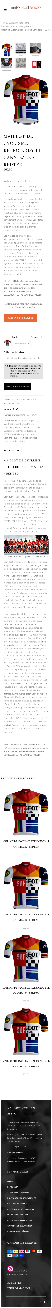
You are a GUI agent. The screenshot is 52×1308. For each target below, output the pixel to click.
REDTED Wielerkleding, (14, 434)
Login (10, 1181)
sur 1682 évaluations (17, 1274)
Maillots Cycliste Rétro (19, 22)
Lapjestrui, (33, 420)
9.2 (25, 1271)
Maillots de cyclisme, (13, 430)
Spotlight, (8, 437)
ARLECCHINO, (21, 420)
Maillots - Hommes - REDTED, (26, 427)
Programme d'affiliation (19, 1220)
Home (4, 22)
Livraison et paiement (18, 1214)
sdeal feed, (30, 434)
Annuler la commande (18, 1192)
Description (11, 450)
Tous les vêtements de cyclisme (16, 26)
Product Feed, (29, 430)
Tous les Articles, (21, 437)
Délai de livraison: (15, 352)
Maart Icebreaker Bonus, (15, 423)
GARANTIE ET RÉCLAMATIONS (20, 1226)
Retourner (12, 1187)
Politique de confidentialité (21, 1198)
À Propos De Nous (15, 1152)
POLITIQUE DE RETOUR (17, 1203)
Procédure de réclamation (20, 1209)
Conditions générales (18, 1231)
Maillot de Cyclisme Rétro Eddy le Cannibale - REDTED (26, 29)
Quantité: (37, 337)
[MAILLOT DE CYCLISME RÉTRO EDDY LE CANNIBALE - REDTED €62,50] (26, 788)
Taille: (15, 337)
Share (7, 409)
